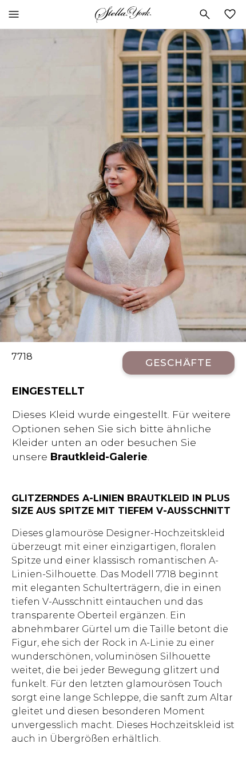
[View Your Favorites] (232, 14)
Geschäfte (178, 362)
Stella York (123, 14)
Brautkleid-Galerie (99, 457)
